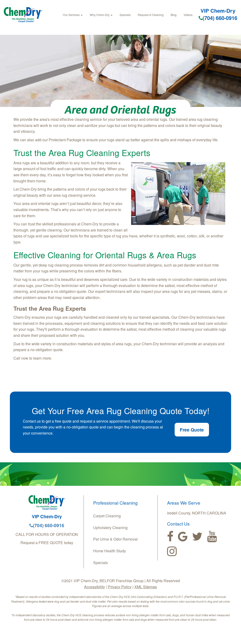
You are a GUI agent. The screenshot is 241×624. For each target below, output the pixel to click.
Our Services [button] (71, 15)
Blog (174, 15)
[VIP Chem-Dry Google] (183, 536)
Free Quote (192, 429)
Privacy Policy (120, 586)
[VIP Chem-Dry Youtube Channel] (212, 536)
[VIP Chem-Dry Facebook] (170, 536)
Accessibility (94, 586)
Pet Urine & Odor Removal (115, 539)
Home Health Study (109, 550)
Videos (188, 15)
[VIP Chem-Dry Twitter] (197, 536)
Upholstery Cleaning (110, 527)
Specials (125, 15)
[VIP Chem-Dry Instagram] (172, 551)
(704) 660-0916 (220, 18)
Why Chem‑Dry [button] (100, 15)
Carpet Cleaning (107, 515)
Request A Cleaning (151, 15)
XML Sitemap (145, 586)
